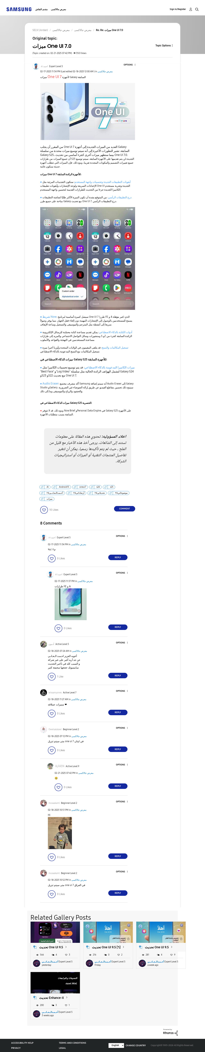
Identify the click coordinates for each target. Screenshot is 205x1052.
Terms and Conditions (72, 1043)
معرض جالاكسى (58, 9)
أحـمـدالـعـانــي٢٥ (55, 493)
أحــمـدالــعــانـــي (50, 961)
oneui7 (82, 487)
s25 (111, 487)
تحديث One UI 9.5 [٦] (106, 947)
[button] (129, 64)
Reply (118, 557)
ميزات (50, 499)
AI (48, 487)
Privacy (15, 1048)
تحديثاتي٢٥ (100, 493)
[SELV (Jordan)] (18, 9)
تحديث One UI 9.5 (51, 947)
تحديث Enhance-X (51, 998)
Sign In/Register (178, 9)
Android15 (64, 487)
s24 (98, 487)
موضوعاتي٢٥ (121, 493)
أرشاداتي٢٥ (78, 493)
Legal (62, 1048)
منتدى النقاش (41, 9)
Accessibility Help (22, 1043)
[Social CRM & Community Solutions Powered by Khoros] (170, 1032)
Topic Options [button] (163, 45)
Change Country (136, 1045)
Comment (124, 508)
